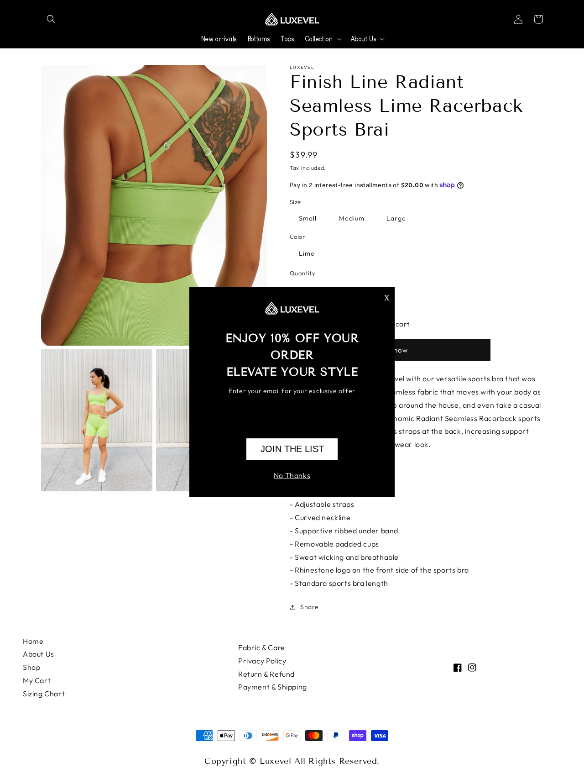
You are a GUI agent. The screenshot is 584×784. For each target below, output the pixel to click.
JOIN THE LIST (292, 449)
